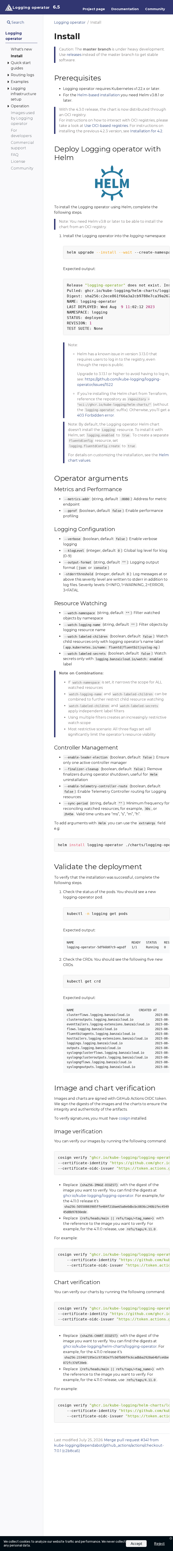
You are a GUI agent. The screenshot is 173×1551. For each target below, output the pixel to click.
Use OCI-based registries (106, 126)
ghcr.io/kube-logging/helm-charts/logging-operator (110, 1346)
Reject (159, 1543)
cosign (124, 1118)
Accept (136, 1543)
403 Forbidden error (95, 415)
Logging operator (70, 22)
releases (74, 55)
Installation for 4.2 (146, 131)
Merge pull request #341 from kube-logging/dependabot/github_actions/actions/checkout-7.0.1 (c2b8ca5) (109, 1445)
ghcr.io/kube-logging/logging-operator (98, 1196)
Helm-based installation (98, 95)
